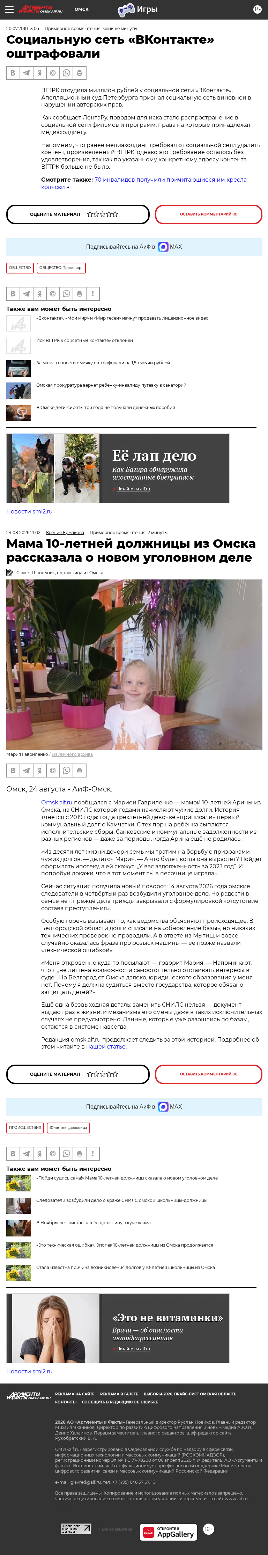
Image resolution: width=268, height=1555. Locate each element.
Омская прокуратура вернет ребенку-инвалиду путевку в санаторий (111, 385)
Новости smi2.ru (29, 511)
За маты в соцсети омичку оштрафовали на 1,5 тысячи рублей (103, 362)
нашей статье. (106, 1046)
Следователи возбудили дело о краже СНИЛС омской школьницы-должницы (121, 1200)
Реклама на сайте (75, 1394)
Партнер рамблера (115, 1529)
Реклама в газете (119, 1394)
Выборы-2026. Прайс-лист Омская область (190, 1394)
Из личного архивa (72, 754)
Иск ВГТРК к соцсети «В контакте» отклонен (84, 340)
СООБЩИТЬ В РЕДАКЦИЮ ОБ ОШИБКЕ (120, 1402)
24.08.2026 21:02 (23, 532)
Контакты (65, 1402)
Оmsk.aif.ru (57, 802)
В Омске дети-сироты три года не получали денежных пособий (105, 407)
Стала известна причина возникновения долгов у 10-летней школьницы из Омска (125, 1267)
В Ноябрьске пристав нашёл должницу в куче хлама (93, 1222)
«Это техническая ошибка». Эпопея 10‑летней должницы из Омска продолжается (124, 1245)
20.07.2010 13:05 (22, 28)
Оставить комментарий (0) (209, 214)
